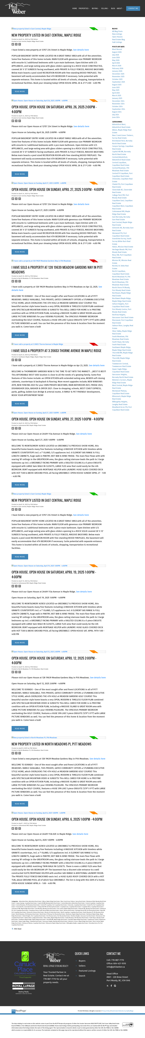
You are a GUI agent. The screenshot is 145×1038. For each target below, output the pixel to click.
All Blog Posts (117, 31)
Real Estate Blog (118, 40)
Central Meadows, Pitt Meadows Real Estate (28, 905)
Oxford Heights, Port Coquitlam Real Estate (34, 916)
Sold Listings (117, 42)
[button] (133, 8)
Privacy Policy (106, 1011)
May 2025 (115, 90)
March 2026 (116, 66)
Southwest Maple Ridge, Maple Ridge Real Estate (34, 357)
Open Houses (117, 37)
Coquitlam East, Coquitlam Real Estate (71, 906)
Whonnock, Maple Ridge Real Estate (56, 923)
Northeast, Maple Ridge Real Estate (76, 914)
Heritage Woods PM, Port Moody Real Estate (87, 910)
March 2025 (116, 96)
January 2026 (117, 71)
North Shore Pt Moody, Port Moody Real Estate (52, 914)
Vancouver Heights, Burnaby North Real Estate (55, 921)
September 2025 (118, 82)
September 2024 (118, 109)
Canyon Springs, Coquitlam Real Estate (26, 903)
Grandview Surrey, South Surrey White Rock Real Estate (44, 910)
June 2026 (116, 57)
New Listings (117, 34)
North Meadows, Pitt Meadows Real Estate (27, 914)
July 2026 (115, 55)
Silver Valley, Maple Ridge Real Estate (54, 917)
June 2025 (116, 87)
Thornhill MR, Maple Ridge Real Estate (57, 919)
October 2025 (117, 79)
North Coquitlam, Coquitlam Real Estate (72, 912)
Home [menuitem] (74, 8)
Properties (83, 8)
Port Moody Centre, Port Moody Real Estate (58, 916)
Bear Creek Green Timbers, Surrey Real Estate (73, 901)
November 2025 (118, 77)
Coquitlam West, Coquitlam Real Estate (92, 906)
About (119, 8)
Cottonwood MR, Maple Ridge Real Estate (32, 425)
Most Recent (117, 49)
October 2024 (117, 106)
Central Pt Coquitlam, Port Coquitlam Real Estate (54, 905)
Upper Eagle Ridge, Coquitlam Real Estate (30, 921)
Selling (104, 8)
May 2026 (115, 60)
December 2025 (118, 74)
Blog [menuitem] (113, 8)
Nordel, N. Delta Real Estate (52, 912)
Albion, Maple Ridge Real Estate (51, 901)
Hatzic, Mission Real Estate (67, 910)
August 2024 (117, 112)
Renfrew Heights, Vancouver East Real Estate (83, 916)
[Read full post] (59, 30)
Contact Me (133, 8)
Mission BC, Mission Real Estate (35, 912)
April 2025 (116, 93)
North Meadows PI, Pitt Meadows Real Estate (33, 278)
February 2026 (117, 68)
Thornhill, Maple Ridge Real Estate (77, 919)
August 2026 (117, 52)
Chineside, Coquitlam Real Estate (77, 905)
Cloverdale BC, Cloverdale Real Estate (26, 906)
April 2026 (116, 63)
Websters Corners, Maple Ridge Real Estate (80, 921)
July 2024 (115, 115)
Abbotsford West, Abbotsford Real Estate (30, 901)
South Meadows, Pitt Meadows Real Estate (77, 917)
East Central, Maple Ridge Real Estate (31, 41)
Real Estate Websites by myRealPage (122, 1011)
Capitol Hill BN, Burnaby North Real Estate (49, 903)
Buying (95, 8)
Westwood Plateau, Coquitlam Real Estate (33, 923)
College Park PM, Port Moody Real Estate (49, 906)
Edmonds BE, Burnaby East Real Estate (89, 908)
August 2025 (116, 85)
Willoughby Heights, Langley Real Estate (77, 923)
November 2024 (118, 104)
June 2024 (116, 117)
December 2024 (118, 101)
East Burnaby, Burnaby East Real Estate (45, 908)
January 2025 (117, 98)
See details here (81, 50)
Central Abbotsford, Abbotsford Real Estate (73, 903)
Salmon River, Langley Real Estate (34, 917)
